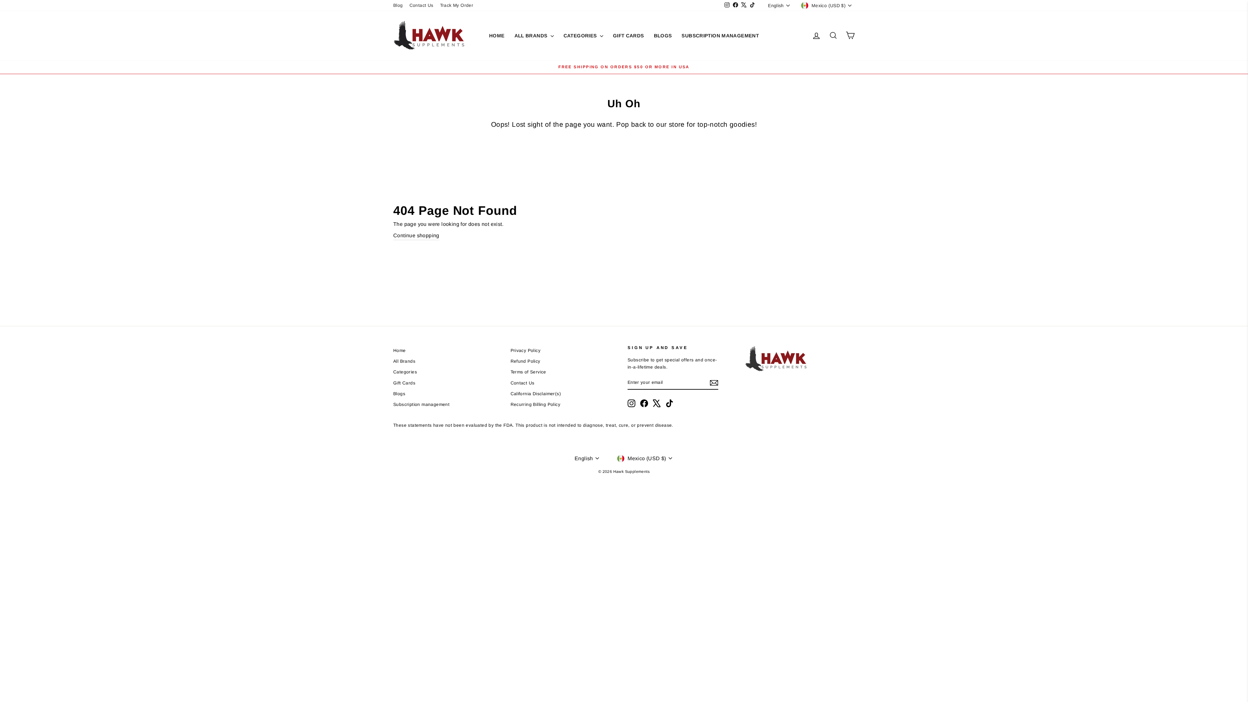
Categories (581, 35)
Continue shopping (416, 235)
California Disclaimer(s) (536, 393)
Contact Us (422, 5)
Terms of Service (528, 372)
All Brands (531, 35)
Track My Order (457, 5)
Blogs (663, 35)
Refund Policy (525, 361)
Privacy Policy (526, 350)
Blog (398, 5)
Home (497, 35)
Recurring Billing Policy (536, 404)
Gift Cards (628, 35)
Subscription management (720, 35)
